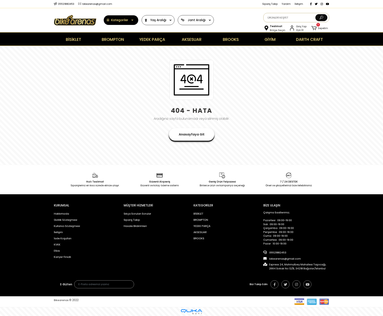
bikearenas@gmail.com (285, 259)
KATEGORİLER (203, 205)
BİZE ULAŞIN (271, 205)
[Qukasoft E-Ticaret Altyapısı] (191, 311)
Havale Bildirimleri (135, 226)
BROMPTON (200, 220)
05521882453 (277, 252)
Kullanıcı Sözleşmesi (67, 226)
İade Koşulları (62, 238)
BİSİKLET (198, 214)
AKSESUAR (200, 232)
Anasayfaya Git (191, 134)
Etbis (57, 251)
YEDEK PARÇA (201, 226)
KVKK (57, 244)
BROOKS (198, 238)
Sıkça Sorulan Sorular (137, 214)
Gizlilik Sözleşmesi (65, 220)
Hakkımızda (61, 214)
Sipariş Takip (270, 4)
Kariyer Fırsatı (62, 257)
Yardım (286, 4)
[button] (319, 28)
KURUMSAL (61, 205)
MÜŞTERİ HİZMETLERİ (138, 205)
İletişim (299, 4)
